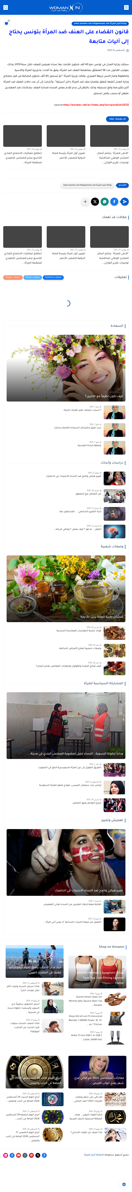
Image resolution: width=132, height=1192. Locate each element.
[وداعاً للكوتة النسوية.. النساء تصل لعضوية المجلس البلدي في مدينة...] (66, 725)
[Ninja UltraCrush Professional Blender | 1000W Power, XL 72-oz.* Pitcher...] (115, 1018)
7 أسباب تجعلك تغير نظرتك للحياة (82, 410)
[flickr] (5, 1155)
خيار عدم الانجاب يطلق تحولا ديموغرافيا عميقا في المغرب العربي (35, 970)
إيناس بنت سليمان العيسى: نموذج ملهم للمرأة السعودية (70, 785)
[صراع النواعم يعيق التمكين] (114, 805)
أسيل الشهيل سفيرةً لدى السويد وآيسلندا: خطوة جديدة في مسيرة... (23, 1008)
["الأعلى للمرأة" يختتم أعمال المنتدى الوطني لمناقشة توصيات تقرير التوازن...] (109, 136)
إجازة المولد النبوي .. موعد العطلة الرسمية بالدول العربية (86, 1117)
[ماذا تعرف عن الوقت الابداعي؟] (115, 1135)
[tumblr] (25, 1155)
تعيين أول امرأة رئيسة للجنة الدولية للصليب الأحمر (68, 156)
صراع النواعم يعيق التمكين (86, 803)
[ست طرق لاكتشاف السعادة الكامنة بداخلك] (114, 430)
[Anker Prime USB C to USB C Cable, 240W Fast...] (115, 1038)
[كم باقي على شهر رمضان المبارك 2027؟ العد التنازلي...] (115, 1099)
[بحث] (5, 7)
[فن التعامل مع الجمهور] (114, 496)
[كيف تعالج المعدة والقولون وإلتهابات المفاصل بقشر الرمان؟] (114, 668)
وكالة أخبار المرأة (93, 1155)
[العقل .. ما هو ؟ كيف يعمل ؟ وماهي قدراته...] (114, 531)
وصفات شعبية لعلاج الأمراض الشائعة (80, 648)
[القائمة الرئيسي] (126, 7)
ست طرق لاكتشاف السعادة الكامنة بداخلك (77, 428)
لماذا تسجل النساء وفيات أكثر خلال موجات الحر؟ (23, 988)
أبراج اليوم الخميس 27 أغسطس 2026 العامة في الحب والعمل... (22, 1136)
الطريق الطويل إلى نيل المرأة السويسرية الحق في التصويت (69, 768)
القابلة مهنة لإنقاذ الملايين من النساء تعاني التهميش (72, 904)
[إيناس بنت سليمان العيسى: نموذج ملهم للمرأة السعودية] (114, 787)
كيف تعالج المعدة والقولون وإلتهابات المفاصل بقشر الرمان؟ (68, 666)
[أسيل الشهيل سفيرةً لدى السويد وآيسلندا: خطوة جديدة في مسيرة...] (53, 1006)
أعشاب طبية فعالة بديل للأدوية (101, 617)
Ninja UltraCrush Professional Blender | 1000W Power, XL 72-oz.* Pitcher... (85, 1020)
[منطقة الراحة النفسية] (114, 448)
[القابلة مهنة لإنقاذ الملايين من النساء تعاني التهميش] (114, 906)
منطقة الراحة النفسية (89, 445)
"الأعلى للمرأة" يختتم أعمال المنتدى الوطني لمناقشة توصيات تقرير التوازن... (113, 158)
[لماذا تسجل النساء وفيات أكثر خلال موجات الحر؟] (53, 989)
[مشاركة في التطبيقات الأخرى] (85, 202)
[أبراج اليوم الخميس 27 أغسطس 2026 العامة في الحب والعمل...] (53, 1135)
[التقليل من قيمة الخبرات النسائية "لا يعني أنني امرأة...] (114, 924)
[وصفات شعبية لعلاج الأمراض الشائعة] (114, 651)
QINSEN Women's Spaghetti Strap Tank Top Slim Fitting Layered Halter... (100, 978)
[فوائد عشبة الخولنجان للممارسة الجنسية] (114, 633)
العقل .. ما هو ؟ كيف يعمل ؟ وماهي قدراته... (77, 529)
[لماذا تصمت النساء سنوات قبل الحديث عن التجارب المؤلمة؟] (53, 1025)
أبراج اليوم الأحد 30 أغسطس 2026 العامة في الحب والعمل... (38, 1081)
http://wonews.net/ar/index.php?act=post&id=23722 (96, 105)
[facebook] (44, 1155)
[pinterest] (31, 1155)
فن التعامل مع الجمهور (88, 494)
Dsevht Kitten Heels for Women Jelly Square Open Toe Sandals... (85, 1001)
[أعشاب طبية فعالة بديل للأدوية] (66, 588)
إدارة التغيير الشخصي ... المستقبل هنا (80, 512)
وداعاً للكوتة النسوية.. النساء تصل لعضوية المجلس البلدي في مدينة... (75, 754)
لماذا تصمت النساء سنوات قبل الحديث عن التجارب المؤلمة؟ (24, 1027)
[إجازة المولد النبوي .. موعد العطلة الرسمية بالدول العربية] (115, 1117)
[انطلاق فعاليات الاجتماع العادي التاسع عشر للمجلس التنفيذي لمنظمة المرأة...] (22, 136)
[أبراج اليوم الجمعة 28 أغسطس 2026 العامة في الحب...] (53, 1117)
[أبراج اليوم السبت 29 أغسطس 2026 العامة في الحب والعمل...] (53, 1099)
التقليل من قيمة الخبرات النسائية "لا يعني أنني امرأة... (72, 922)
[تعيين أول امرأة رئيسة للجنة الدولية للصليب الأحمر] (66, 136)
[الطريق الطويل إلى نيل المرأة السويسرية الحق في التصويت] (114, 770)
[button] (114, 202)
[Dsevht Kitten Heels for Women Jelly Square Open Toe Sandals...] (115, 999)
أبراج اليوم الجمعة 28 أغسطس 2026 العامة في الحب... (22, 1117)
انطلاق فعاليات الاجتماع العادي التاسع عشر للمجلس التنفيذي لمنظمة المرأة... (23, 158)
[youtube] (18, 1155)
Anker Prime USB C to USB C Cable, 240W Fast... (86, 1037)
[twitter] (37, 1155)
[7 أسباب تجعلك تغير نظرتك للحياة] (114, 412)
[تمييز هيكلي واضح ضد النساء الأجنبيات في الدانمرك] (114, 478)
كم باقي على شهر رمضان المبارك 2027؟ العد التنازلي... (87, 1099)
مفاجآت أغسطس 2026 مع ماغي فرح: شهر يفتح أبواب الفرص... (99, 1081)
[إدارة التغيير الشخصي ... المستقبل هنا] (114, 514)
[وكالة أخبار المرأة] (66, 7)
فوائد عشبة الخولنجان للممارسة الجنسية (79, 631)
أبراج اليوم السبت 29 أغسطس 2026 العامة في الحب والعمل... (22, 1099)
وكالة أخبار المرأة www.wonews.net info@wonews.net (100, 24)
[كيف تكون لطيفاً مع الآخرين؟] (66, 368)
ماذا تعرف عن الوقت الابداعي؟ (86, 1132)
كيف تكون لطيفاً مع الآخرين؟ (104, 396)
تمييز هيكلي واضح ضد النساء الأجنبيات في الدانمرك (73, 476)
